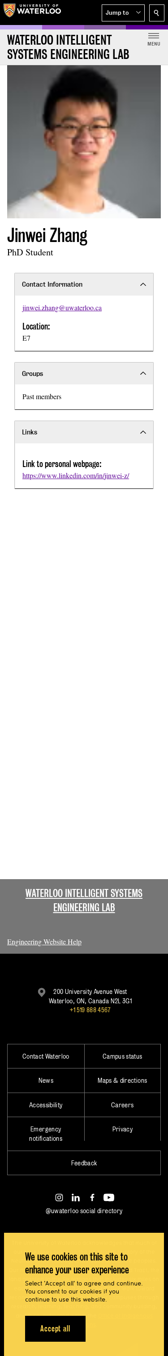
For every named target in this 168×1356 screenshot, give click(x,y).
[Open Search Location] (156, 12)
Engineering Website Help (44, 941)
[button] (123, 13)
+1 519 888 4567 (90, 1010)
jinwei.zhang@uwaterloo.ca (62, 307)
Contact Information (52, 284)
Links (29, 432)
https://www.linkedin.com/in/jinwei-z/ (75, 475)
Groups (32, 373)
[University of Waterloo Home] (32, 12)
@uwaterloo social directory (84, 1210)
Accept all (55, 1328)
